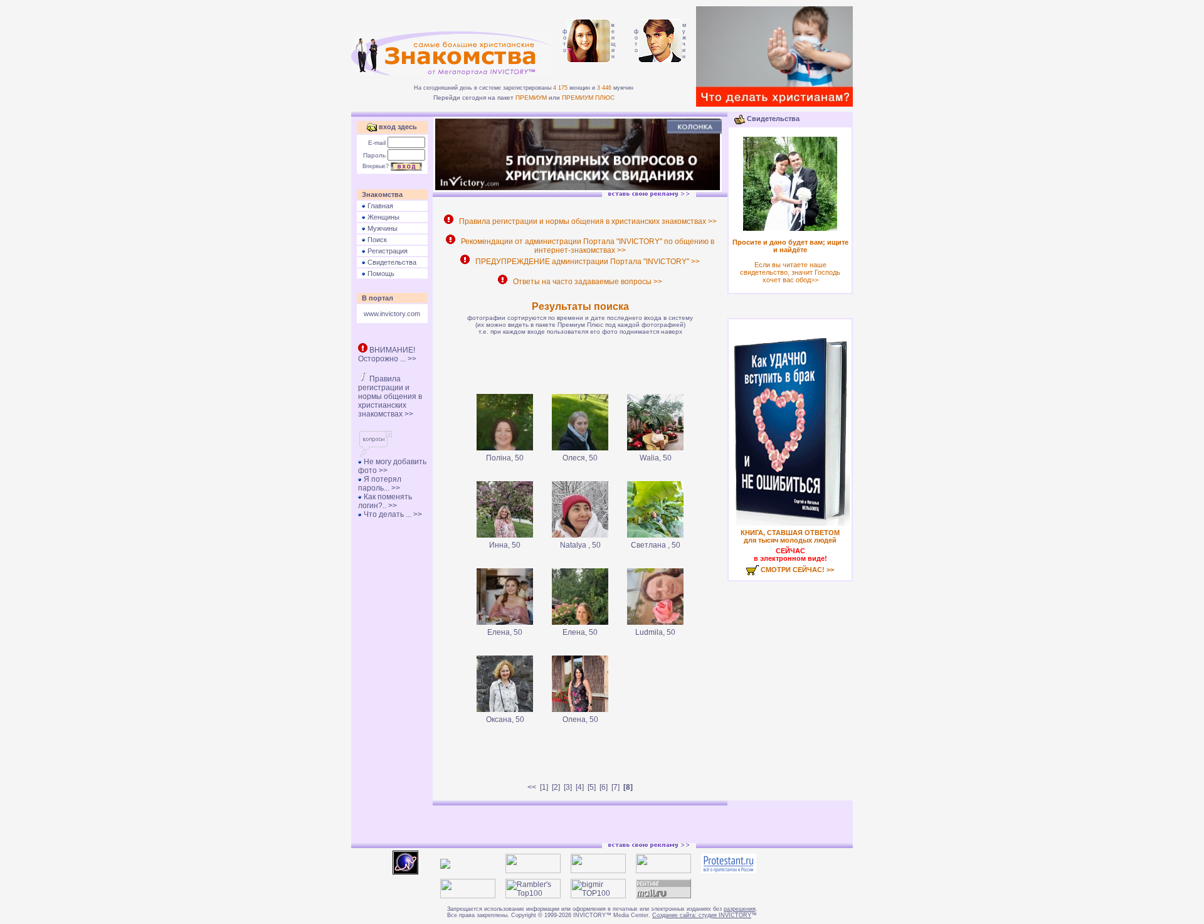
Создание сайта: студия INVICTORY (701, 915)
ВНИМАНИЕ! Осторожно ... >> (387, 354)
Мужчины (382, 228)
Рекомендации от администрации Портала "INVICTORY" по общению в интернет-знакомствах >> (585, 246)
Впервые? (375, 166)
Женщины (382, 217)
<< (531, 787)
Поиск (376, 239)
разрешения (740, 909)
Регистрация (387, 251)
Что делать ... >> (392, 514)
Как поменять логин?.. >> (385, 501)
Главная (379, 206)
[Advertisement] (580, 362)
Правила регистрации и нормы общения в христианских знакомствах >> (390, 396)
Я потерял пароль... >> (379, 483)
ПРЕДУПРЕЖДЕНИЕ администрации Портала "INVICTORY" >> (586, 261)
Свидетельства (391, 262)
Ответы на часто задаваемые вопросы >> (585, 281)
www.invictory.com (392, 313)
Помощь (380, 273)
